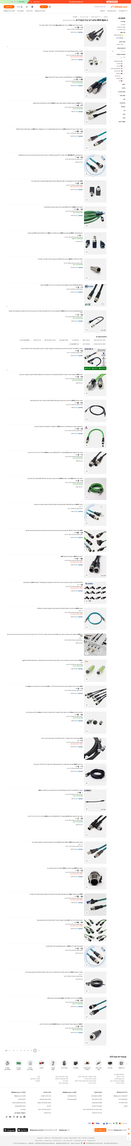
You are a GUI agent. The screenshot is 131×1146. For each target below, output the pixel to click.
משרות (125, 1106)
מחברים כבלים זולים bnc (50, 340)
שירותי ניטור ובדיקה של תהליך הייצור (92, 1109)
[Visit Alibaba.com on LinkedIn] (21, 1117)
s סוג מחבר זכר (75, 340)
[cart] (26, 7)
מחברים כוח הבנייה (90, 1079)
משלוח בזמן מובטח (97, 1102)
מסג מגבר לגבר (63, 1083)
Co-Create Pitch (122, 1099)
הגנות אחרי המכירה (97, 1106)
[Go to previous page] (39, 1050)
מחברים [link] (75, 17)
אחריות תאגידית (123, 1102)
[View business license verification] (81, 1143)
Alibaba (106, 17)
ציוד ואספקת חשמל (96, 17)
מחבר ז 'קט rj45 (35, 1079)
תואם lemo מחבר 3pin (117, 1081)
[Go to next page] (9, 1050)
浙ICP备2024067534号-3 (111, 1143)
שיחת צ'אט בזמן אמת (45, 1099)
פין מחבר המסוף (86, 340)
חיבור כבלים (92, 1083)
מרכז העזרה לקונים (46, 1096)
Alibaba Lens (117, 1130)
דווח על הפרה (47, 1113)
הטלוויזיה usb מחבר (63, 340)
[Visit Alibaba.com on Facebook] (24, 1117)
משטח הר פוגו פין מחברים (99, 344)
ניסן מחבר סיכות (86, 344)
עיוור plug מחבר (119, 1079)
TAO (79, 1138)
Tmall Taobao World (56, 1138)
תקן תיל (37, 1081)
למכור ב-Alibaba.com (19, 1096)
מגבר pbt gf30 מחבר (74, 344)
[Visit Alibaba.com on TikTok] (7, 1117)
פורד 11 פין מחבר (37, 340)
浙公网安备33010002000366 (94, 1143)
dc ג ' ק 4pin (120, 1076)
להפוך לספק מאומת (20, 1106)
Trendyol (84, 1138)
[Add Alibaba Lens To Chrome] (100, 1130)
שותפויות (23, 1109)
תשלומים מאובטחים (96, 1096)
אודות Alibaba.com (122, 1092)
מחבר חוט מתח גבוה (61, 1076)
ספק (72, 32)
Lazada (65, 1138)
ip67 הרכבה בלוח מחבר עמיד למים (85, 1081)
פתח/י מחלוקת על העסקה (44, 1102)
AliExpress (40, 1138)
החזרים (49, 1106)
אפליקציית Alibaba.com (36, 1130)
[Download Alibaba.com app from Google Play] (10, 1130)
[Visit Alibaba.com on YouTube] (10, 1117)
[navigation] (117, 534)
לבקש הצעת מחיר (71, 1099)
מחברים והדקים (84, 17)
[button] (50, 7)
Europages (91, 1138)
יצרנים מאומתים (72, 1096)
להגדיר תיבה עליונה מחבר (99, 340)
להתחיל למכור (21, 1099)
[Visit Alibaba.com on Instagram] (14, 1117)
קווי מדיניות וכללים (97, 1113)
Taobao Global (73, 1138)
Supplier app (63, 1130)
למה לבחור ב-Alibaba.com (120, 1096)
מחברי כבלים (120, 1083)
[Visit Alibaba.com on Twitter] (17, 1117)
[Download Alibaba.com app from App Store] (22, 1130)
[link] (128, 1129)
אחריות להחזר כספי (97, 1099)
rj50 (38, 1076)
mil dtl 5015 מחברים (24, 340)
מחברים (65, 1081)
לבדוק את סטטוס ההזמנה (18, 1102)
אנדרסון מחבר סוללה (61, 1079)
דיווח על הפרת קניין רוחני (44, 1109)
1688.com (47, 1138)
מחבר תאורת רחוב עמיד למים (87, 1076)
